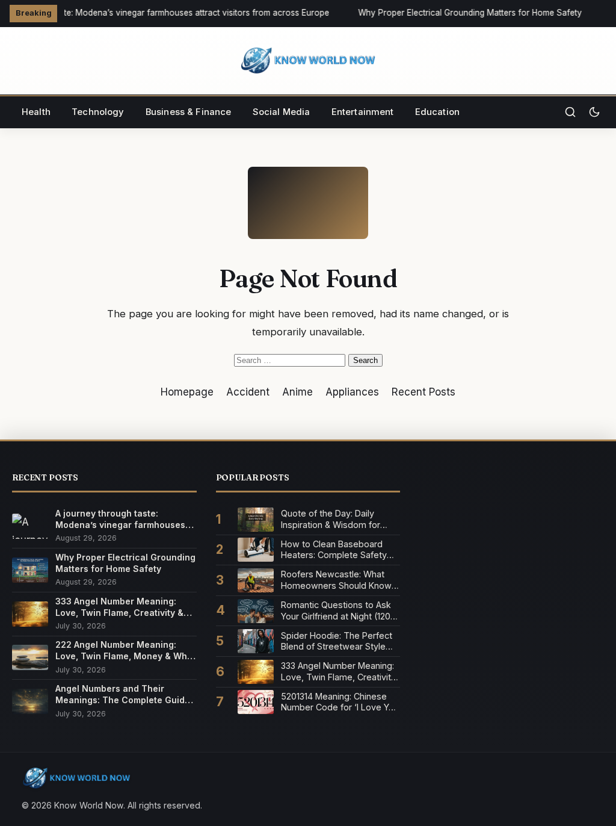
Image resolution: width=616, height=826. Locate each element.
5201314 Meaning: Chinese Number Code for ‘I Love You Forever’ (340, 702)
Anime (297, 392)
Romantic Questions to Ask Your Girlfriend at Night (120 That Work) (336, 611)
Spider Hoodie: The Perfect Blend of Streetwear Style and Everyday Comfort (336, 641)
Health (36, 112)
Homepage (187, 392)
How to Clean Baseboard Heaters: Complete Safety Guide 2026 (334, 550)
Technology (98, 112)
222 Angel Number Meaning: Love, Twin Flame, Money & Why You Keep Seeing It (123, 650)
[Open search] (570, 112)
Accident (248, 392)
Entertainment (362, 112)
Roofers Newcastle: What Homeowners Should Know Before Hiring (336, 580)
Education (437, 112)
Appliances (352, 392)
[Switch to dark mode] (594, 112)
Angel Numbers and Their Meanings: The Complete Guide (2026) (122, 694)
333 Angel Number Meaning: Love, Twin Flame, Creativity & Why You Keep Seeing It (119, 607)
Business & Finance (189, 112)
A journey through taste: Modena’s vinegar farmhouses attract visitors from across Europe (120, 519)
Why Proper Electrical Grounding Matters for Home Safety (468, 12)
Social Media (281, 112)
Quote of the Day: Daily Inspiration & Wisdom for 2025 (330, 519)
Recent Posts (423, 392)
